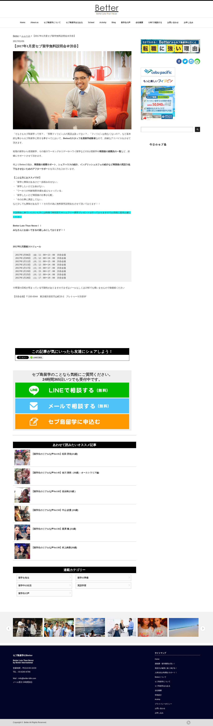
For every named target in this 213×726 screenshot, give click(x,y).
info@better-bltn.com (27, 678)
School (91, 22)
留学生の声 (125, 22)
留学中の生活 (24, 585)
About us (35, 22)
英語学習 (81, 585)
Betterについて (160, 677)
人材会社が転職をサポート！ (166, 672)
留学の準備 (82, 577)
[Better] (106, 13)
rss (188, 722)
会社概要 (139, 22)
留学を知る (23, 577)
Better (26, 722)
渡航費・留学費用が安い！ (165, 664)
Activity (102, 22)
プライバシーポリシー (163, 704)
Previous (8, 628)
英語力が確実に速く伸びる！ (166, 668)
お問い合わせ (173, 22)
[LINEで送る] (36, 357)
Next (203, 628)
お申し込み (188, 22)
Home (22, 22)
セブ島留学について (52, 22)
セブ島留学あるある (74, 22)
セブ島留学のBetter (22, 655)
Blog (114, 22)
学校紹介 (158, 695)
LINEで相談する (155, 22)
